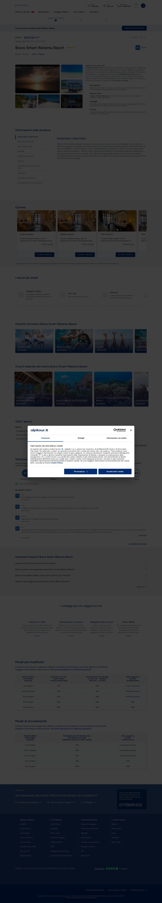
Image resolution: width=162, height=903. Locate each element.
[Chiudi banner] (131, 430)
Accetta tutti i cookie (114, 471)
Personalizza (79, 471)
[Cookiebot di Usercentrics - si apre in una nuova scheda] (115, 430)
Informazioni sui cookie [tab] (116, 438)
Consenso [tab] (45, 438)
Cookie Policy (57, 463)
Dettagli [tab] (81, 438)
